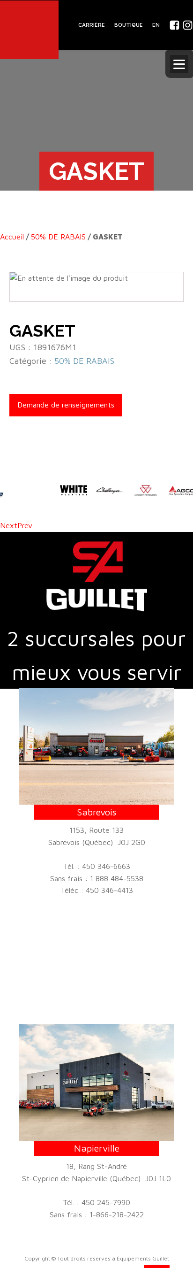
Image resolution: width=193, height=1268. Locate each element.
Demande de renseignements (65, 404)
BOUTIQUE (128, 24)
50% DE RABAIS (58, 236)
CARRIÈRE (91, 24)
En (156, 24)
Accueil (12, 236)
